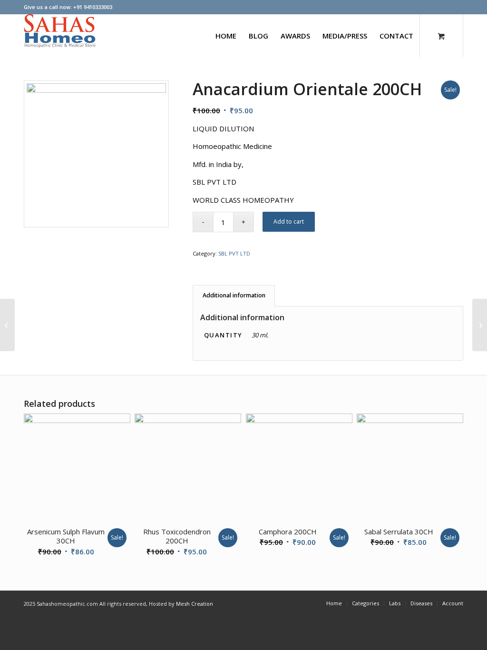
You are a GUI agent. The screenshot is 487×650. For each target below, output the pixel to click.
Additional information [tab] (234, 295)
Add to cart (288, 221)
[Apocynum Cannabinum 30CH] (7, 325)
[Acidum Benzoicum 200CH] (479, 325)
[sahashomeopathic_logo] (60, 35)
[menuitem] (226, 35)
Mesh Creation (194, 603)
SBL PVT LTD (234, 253)
